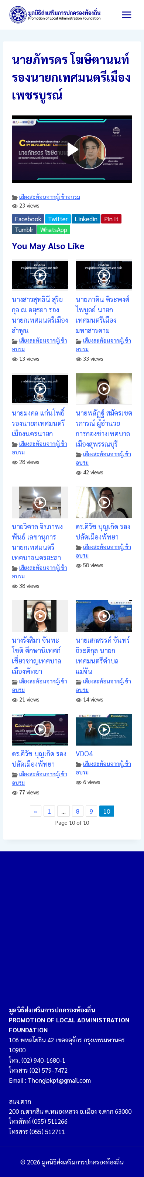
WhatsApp (53, 229)
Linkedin (86, 219)
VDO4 (84, 753)
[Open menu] (126, 14)
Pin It (111, 219)
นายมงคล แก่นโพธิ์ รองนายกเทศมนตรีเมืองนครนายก (38, 423)
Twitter (58, 219)
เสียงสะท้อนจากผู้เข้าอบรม (49, 197)
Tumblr (24, 229)
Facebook (28, 219)
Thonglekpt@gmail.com (59, 1080)
